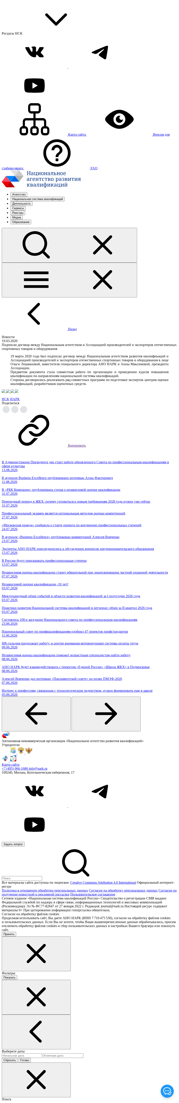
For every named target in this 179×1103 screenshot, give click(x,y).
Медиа (16, 217)
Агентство (19, 194)
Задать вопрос (13, 844)
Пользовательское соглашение (92, 894)
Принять (8, 934)
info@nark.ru (38, 768)
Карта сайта (10, 764)
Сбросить (9, 1060)
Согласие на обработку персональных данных (123, 890)
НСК (5, 399)
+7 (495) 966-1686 (15, 768)
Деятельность (21, 203)
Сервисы (18, 208)
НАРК (15, 399)
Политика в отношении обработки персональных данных (45, 890)
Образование (20, 222)
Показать (9, 977)
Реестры (17, 212)
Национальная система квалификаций (37, 199)
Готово (24, 1060)
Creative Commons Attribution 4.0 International (103, 882)
